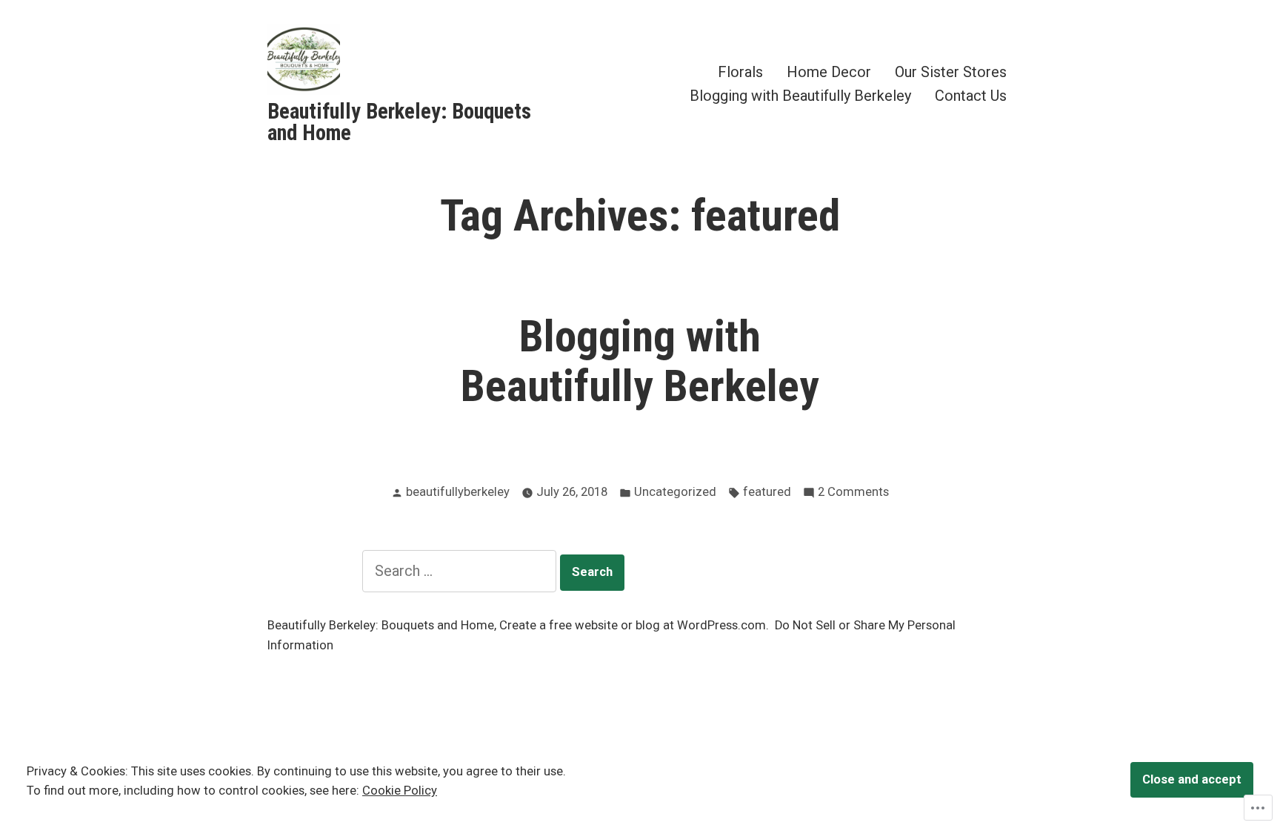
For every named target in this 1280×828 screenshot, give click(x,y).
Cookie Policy (399, 791)
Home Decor (829, 72)
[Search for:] (461, 571)
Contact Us (971, 95)
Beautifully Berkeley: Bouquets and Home (399, 122)
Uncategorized (675, 492)
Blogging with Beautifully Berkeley (800, 95)
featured (767, 492)
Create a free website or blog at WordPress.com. (634, 625)
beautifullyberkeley (458, 492)
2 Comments (853, 493)
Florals (740, 72)
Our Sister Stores (951, 72)
